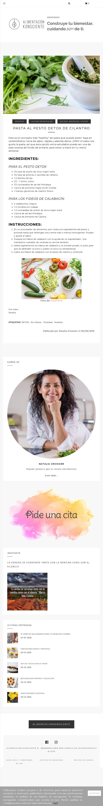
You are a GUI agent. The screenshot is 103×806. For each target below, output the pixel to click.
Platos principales (42, 121)
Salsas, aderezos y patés (74, 121)
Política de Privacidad (51, 760)
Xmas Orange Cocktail (33, 693)
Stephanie (56, 300)
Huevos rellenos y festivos (35, 649)
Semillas (58, 322)
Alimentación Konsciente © (22, 748)
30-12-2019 (26, 652)
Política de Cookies (83, 760)
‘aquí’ (55, 803)
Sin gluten (36, 322)
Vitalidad (48, 322)
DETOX (25, 322)
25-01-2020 (26, 637)
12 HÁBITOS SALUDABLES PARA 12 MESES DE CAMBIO (45, 634)
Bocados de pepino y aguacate (37, 678)
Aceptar (94, 793)
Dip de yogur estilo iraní (34, 664)
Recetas (19, 121)
